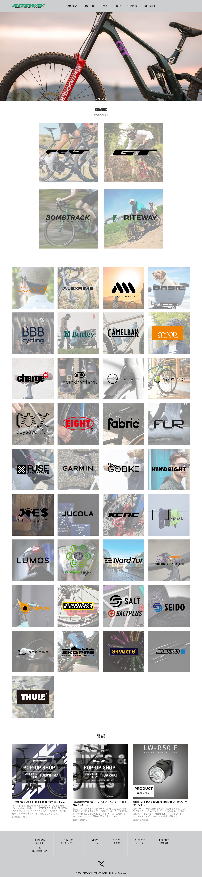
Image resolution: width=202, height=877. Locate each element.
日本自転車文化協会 (39, 849)
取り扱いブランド (68, 841)
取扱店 (116, 841)
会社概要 (39, 841)
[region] (101, 56)
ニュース (95, 841)
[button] (96, 99)
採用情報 (164, 841)
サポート (140, 841)
